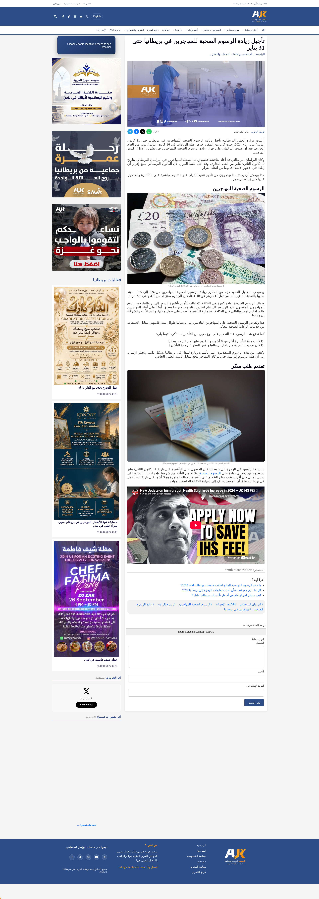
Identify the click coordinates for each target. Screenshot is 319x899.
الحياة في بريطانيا (212, 30)
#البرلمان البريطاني (251, 604)
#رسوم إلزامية (166, 604)
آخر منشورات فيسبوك (103, 716)
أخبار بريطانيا (251, 30)
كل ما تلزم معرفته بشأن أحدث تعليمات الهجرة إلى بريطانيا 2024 (221, 590)
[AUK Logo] (234, 865)
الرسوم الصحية (210, 473)
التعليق (260, 642)
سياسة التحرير (198, 866)
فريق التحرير (258, 131)
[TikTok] (69, 16)
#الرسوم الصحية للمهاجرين (195, 604)
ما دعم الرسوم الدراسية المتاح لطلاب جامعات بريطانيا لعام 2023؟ (220, 585)
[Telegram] (130, 131)
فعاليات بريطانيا (107, 279)
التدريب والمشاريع (135, 30)
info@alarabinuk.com (132, 867)
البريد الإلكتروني (255, 685)
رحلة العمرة (153, 30)
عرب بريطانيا (233, 30)
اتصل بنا (87, 3)
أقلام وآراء (193, 30)
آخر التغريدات (108, 677)
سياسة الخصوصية (72, 3)
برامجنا (178, 30)
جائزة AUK (115, 30)
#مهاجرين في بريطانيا (237, 609)
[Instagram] (75, 16)
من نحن (56, 3)
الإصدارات (101, 30)
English (97, 16)
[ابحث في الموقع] (55, 16)
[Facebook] (63, 16)
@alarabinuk (86, 704)
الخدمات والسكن (221, 54)
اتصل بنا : (151, 867)
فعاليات (165, 30)
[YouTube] (81, 16)
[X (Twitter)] (87, 16)
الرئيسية (263, 30)
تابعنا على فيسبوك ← (86, 825)
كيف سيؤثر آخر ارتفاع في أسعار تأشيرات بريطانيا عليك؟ (226, 595)
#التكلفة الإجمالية (225, 604)
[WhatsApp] (149, 131)
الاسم (261, 671)
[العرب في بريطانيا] (259, 16)
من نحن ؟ (151, 845)
